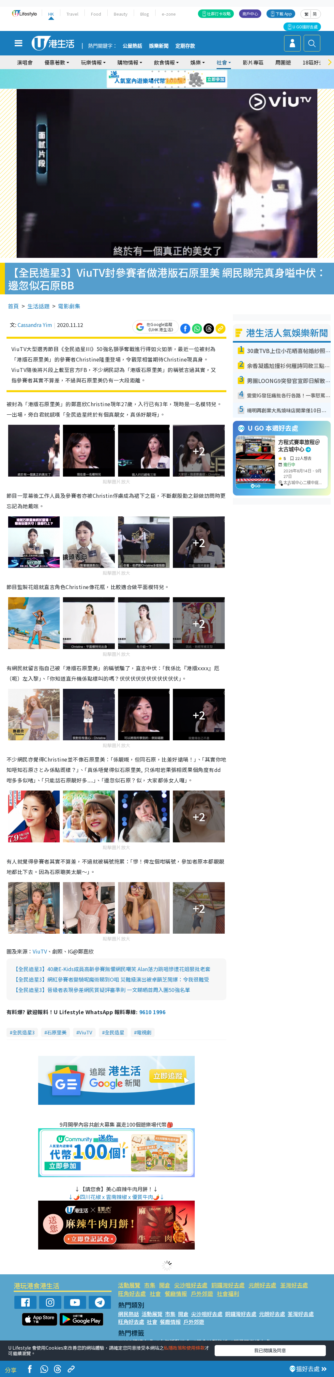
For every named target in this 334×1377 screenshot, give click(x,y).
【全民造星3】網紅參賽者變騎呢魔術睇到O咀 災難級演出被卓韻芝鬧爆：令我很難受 (111, 979)
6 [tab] (185, 71)
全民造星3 (23, 1032)
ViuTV (40, 951)
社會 (155, 1293)
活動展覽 (129, 1285)
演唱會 (25, 62)
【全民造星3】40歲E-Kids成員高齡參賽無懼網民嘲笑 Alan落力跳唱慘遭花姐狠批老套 (111, 969)
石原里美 (57, 1032)
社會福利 (228, 1293)
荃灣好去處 (294, 1285)
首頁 (13, 306)
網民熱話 (128, 1314)
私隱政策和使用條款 (184, 1347)
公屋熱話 (132, 46)
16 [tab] (172, 87)
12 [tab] (185, 79)
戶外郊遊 (202, 1293)
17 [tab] (178, 87)
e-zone (169, 14)
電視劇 (144, 1032)
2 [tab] (159, 71)
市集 (149, 1285)
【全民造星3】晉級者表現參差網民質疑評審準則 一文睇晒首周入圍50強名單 (101, 990)
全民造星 (114, 1032)
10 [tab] (172, 79)
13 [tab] (152, 87)
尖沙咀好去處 (190, 1285)
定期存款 (185, 46)
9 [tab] (165, 79)
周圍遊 (283, 62)
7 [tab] (152, 79)
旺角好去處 (132, 1293)
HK (51, 14)
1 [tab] (152, 71)
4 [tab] (172, 71)
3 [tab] (165, 71)
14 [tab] (159, 87)
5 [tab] (178, 71)
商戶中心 (250, 13)
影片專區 (253, 62)
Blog (144, 14)
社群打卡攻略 (219, 13)
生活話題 (38, 306)
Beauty (121, 14)
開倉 (164, 1285)
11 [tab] (178, 79)
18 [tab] (185, 87)
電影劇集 (69, 306)
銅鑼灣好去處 (228, 1285)
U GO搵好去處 (305, 26)
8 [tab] (159, 79)
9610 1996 (152, 1012)
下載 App (284, 13)
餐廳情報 (176, 1293)
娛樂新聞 (159, 46)
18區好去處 (316, 62)
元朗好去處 (262, 1285)
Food (96, 14)
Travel (72, 14)
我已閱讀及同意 (270, 1350)
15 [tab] (165, 87)
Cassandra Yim (35, 325)
